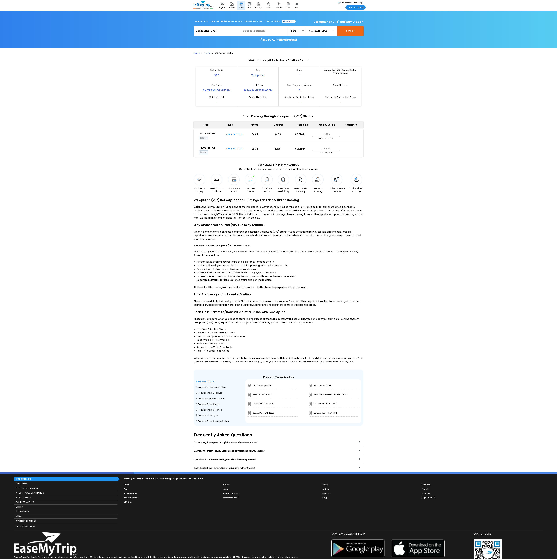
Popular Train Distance (210, 409)
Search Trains (201, 21)
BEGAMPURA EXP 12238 (263, 412)
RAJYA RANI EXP (207, 133)
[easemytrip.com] (202, 5)
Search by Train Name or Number (226, 21)
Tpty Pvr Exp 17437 (323, 385)
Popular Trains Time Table (212, 387)
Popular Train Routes (209, 404)
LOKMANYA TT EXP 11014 (325, 412)
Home (197, 53)
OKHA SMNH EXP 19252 (263, 403)
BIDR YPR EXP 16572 (262, 394)
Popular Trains (206, 381)
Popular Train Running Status (213, 421)
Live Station (288, 21)
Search (350, 30)
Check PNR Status (253, 21)
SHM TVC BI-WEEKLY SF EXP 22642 (330, 394)
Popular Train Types (208, 415)
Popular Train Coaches (210, 392)
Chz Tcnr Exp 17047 (262, 385)
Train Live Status (272, 21)
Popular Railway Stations (211, 398)
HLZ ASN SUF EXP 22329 (325, 403)
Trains (207, 53)
